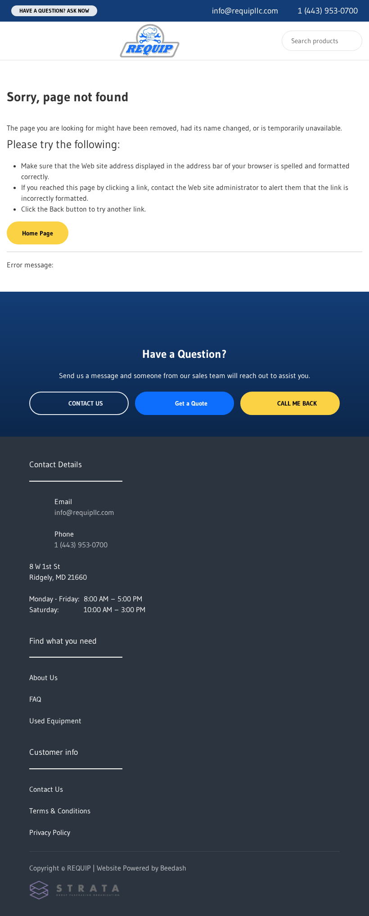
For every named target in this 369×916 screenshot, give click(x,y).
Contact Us (85, 403)
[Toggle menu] (16, 41)
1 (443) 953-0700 (81, 544)
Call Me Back (297, 403)
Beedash (173, 867)
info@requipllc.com (84, 512)
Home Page (37, 233)
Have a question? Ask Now (54, 10)
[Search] (349, 41)
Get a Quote (191, 403)
